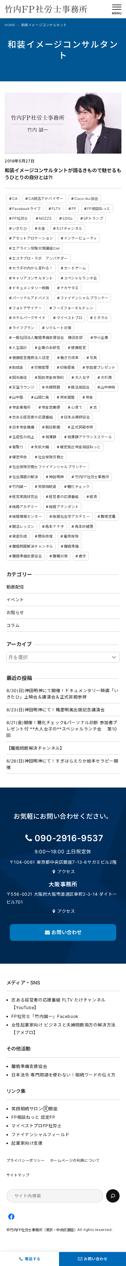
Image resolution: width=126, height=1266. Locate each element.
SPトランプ (93, 218)
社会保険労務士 (51, 457)
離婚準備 (71, 546)
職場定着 (108, 516)
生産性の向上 (23, 437)
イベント (15, 599)
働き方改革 (69, 357)
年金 (89, 397)
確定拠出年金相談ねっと (80, 447)
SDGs (67, 218)
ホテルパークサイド (29, 317)
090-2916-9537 (69, 838)
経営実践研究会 (25, 496)
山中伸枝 (108, 387)
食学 (82, 556)
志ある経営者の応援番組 (32, 417)
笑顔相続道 (47, 486)
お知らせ (15, 612)
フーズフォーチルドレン (73, 308)
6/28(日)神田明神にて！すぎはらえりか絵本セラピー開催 (62, 764)
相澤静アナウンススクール (89, 437)
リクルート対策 (58, 327)
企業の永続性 (49, 347)
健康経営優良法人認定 (30, 357)
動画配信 (15, 586)
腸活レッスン (23, 526)
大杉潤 (106, 377)
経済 (93, 496)
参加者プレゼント (100, 367)
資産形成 (19, 536)
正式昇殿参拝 (82, 427)
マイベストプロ (70, 317)
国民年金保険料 (51, 377)
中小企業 (101, 337)
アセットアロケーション (32, 238)
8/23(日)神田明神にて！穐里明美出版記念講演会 (55, 709)
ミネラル (100, 317)
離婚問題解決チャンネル (32, 546)
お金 (41, 228)
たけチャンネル (69, 228)
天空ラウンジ (23, 387)
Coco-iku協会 (86, 198)
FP (74, 208)
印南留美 (67, 367)
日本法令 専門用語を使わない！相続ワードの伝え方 (63, 1074)
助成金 (17, 367)
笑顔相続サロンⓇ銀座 (34, 1108)
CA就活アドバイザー (45, 198)
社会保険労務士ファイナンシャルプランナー (49, 466)
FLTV (56, 208)
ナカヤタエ (69, 288)
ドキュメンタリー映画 (30, 288)
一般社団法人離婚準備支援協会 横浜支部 (47, 337)
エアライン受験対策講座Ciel (36, 248)
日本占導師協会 (77, 417)
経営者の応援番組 (64, 496)
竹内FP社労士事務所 (92, 477)
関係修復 (45, 536)
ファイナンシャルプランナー (84, 298)
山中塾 (17, 397)
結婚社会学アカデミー (71, 516)
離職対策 (60, 556)
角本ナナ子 (54, 526)
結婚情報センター (27, 516)
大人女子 (82, 377)
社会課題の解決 (25, 477)
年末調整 (67, 397)
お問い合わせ (96, 1259)
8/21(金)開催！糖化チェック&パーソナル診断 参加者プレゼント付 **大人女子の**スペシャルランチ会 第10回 (61, 729)
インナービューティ (80, 238)
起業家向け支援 (27, 1143)
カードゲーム (75, 268)
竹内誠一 (19, 486)
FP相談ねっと (98, 208)
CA (14, 198)
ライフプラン (23, 327)
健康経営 (78, 347)
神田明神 (56, 477)
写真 (93, 357)
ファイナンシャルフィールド (40, 1134)
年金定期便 (51, 407)
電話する (33, 1259)
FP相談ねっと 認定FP (33, 1117)
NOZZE (45, 218)
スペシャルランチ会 (80, 278)
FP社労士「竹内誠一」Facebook (44, 1016)
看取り (17, 447)
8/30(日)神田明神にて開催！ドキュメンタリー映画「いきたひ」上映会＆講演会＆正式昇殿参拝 (62, 693)
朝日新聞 (52, 427)
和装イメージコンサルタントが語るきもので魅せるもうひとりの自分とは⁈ (63, 173)
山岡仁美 (41, 397)
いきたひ (19, 228)
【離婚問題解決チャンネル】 (35, 748)
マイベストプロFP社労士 (36, 1125)
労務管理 (41, 367)
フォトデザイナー (27, 308)
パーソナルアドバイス (30, 298)
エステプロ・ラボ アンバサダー (40, 258)
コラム (13, 625)
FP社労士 (20, 218)
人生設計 (19, 347)
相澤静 (50, 437)
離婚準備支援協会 (27, 556)
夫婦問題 (52, 387)
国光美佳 (19, 377)
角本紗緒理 (84, 526)
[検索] (113, 1196)
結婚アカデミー (25, 506)
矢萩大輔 (41, 447)
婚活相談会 (80, 387)
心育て (76, 407)
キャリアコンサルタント (32, 278)
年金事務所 (21, 407)
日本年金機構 (23, 427)
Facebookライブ (26, 208)
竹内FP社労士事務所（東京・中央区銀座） (43, 1230)
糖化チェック (78, 486)
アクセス (66, 871)
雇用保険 (71, 536)
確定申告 (19, 457)
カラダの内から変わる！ (32, 268)
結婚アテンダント (64, 506)
